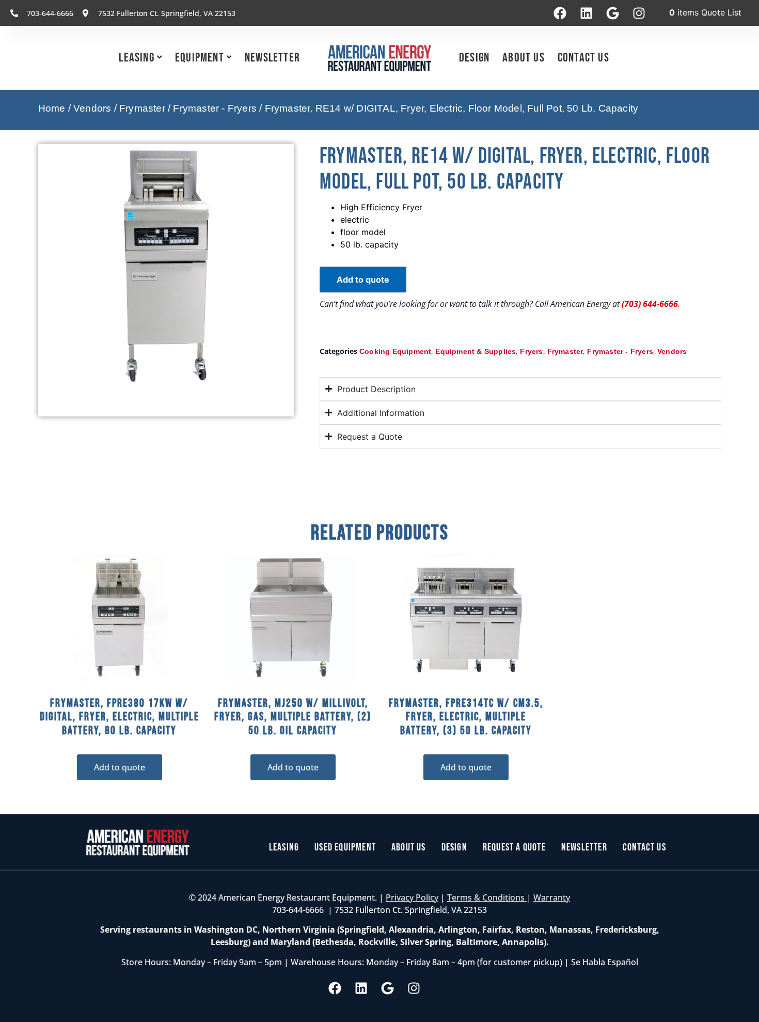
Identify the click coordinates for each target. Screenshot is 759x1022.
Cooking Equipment (395, 351)
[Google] (612, 13)
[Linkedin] (586, 13)
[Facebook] (560, 13)
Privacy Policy (412, 897)
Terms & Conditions (487, 897)
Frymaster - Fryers (215, 108)
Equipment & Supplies (475, 351)
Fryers (531, 351)
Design (474, 57)
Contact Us (583, 57)
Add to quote (363, 279)
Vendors (92, 108)
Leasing (136, 57)
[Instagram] (639, 13)
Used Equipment (345, 847)
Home (52, 108)
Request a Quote (514, 847)
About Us (523, 57)
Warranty (551, 897)
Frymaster (142, 108)
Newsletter (272, 57)
